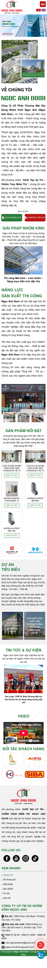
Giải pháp (8, 884)
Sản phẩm (8, 888)
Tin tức (6, 893)
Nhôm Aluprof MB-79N (12, 529)
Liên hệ (6, 897)
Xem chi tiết (12, 475)
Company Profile (36, 217)
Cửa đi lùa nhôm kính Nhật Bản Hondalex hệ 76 (35, 468)
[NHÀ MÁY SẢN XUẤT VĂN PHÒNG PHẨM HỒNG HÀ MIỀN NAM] (34, 626)
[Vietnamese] (38, 9)
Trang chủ (8, 874)
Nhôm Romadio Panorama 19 (12, 499)
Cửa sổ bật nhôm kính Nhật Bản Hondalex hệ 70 (11, 468)
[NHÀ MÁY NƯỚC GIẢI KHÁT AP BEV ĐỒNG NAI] (12, 626)
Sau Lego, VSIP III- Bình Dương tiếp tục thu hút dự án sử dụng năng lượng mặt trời (23, 699)
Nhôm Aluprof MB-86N (35, 499)
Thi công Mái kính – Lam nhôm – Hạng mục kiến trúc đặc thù (23, 279)
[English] (43, 9)
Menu (43, 4)
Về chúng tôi (9, 879)
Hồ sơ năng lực (13, 217)
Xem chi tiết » (23, 211)
